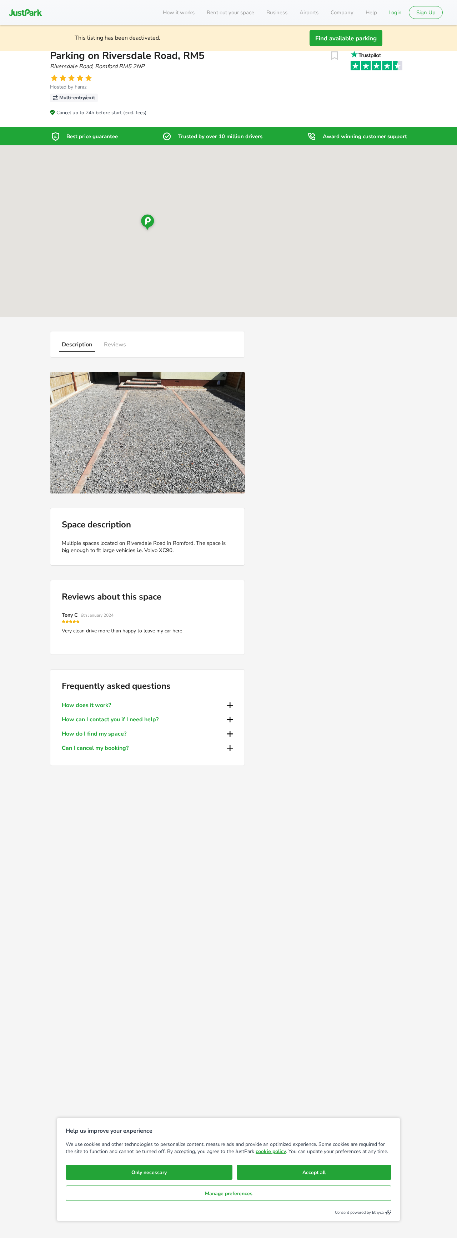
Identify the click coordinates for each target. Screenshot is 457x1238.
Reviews (115, 345)
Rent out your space (230, 12)
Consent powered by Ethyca (359, 1212)
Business (276, 12)
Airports (309, 12)
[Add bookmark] (334, 55)
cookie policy (271, 1151)
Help (371, 12)
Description (77, 345)
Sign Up (426, 12)
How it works (179, 12)
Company (342, 12)
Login (395, 12)
